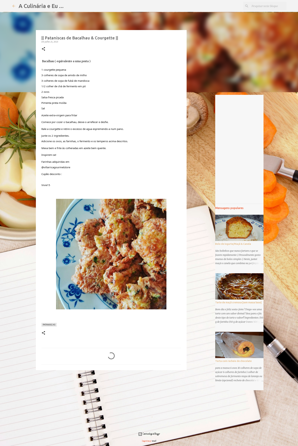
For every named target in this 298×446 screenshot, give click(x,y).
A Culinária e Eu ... (41, 6)
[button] (43, 49)
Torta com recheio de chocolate (233, 361)
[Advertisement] (111, 399)
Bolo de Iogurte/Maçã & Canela (233, 244)
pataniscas (49, 325)
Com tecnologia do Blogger (151, 434)
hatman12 (154, 441)
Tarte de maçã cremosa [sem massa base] (238, 302)
